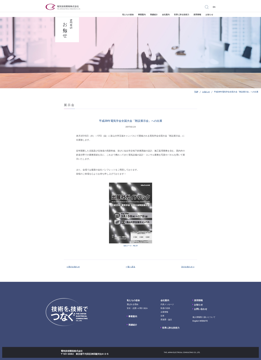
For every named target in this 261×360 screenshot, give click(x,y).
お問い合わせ (200, 309)
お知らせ (209, 14)
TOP (196, 92)
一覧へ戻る (130, 267)
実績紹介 (154, 14)
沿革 (162, 316)
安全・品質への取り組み (137, 308)
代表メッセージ (167, 304)
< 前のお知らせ (73, 267)
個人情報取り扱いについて (203, 317)
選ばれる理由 (132, 304)
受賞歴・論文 (166, 319)
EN (214, 7)
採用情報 (197, 14)
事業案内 (142, 14)
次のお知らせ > (187, 267)
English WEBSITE (200, 321)
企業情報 (164, 312)
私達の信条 (165, 308)
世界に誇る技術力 (181, 14)
